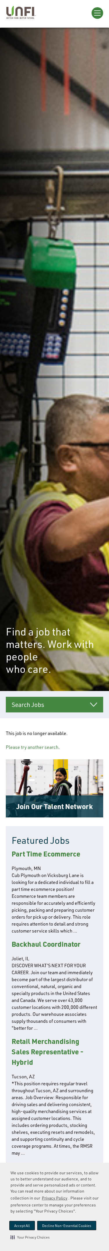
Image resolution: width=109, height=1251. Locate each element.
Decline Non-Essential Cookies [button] (66, 1226)
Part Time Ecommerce (46, 853)
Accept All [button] (22, 1226)
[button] (30, 1237)
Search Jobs (28, 704)
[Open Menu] (97, 13)
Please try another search (32, 747)
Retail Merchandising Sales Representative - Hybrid (47, 1051)
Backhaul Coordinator (46, 943)
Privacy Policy (54, 1197)
